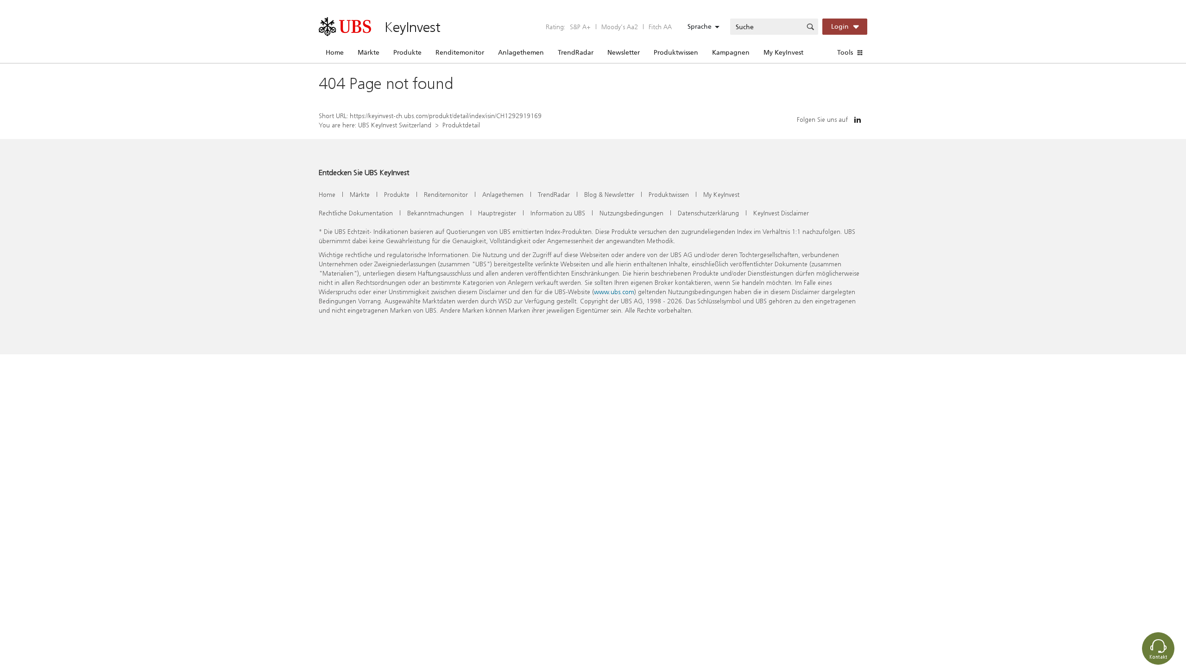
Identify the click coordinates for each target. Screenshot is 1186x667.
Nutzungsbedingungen (631, 212)
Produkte (407, 52)
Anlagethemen (521, 52)
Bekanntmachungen (435, 212)
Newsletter (623, 52)
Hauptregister (497, 212)
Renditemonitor (459, 52)
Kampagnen (731, 52)
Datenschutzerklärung (708, 212)
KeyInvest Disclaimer (781, 212)
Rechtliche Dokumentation (356, 212)
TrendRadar (575, 52)
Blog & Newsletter (609, 194)
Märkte (368, 52)
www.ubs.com (614, 291)
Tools (845, 52)
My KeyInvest (783, 52)
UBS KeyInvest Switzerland (394, 124)
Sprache (700, 26)
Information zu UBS (557, 212)
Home (335, 52)
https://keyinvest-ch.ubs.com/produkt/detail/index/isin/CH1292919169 (446, 115)
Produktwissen (676, 52)
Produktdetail (461, 124)
